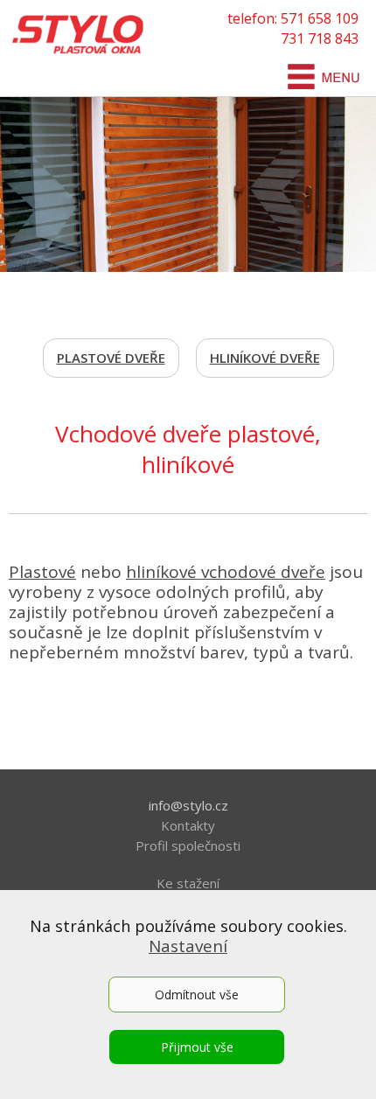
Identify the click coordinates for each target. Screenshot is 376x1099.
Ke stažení (188, 883)
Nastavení (188, 946)
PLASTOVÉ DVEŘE (111, 357)
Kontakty (188, 825)
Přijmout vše (197, 1047)
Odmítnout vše (197, 994)
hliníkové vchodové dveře (225, 571)
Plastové (42, 571)
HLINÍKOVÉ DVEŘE (265, 357)
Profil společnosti (188, 845)
